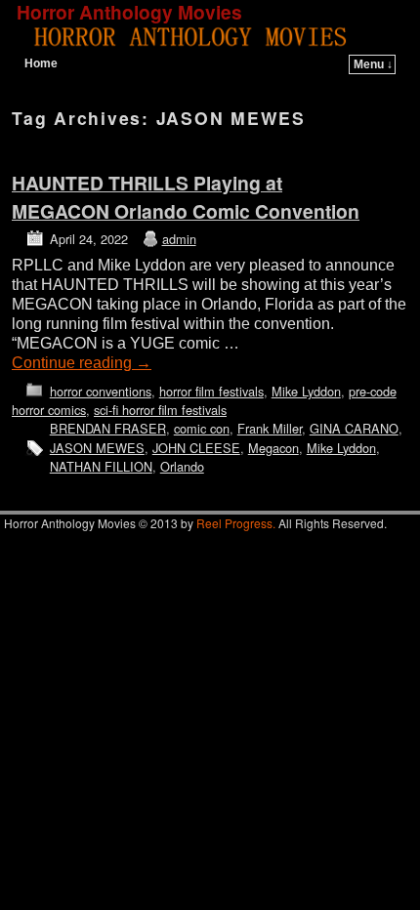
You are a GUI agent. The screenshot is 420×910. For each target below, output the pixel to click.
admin (179, 238)
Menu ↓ (373, 64)
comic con (202, 428)
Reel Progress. (235, 523)
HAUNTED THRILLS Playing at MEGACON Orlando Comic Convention (185, 197)
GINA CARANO (354, 428)
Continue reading (81, 362)
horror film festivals (211, 391)
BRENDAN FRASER (108, 428)
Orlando (182, 466)
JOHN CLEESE (196, 447)
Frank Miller (269, 428)
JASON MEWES (97, 447)
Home (41, 63)
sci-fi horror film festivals (160, 409)
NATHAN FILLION (101, 466)
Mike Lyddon (306, 391)
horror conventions (100, 391)
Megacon (273, 447)
